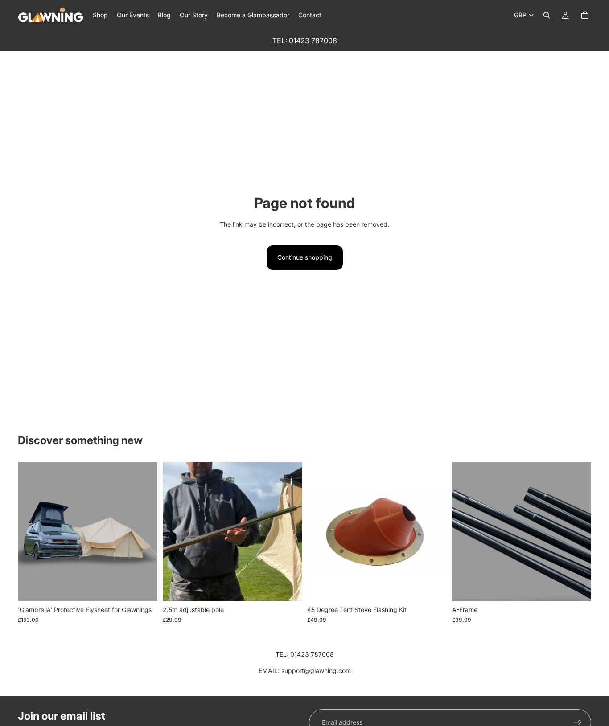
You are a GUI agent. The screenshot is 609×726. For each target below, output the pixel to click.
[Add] (288, 588)
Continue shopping (304, 257)
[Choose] (144, 588)
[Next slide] (144, 532)
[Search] (546, 15)
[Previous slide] (31, 532)
